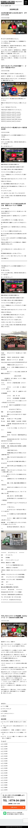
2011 (5, 780)
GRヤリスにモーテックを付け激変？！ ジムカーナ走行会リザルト (13, 66)
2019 (5, 761)
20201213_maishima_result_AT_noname (11, 114)
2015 (5, 770)
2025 (5, 746)
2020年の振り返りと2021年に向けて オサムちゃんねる (14, 13)
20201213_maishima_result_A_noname (10, 112)
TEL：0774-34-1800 (14, 800)
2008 (5, 787)
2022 (5, 753)
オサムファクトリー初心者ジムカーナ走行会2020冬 (14, 128)
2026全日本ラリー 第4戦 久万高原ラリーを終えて (14, 730)
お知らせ (4, 716)
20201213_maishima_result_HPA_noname (11, 119)
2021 (5, 756)
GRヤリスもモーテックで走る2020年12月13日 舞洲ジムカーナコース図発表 (13, 204)
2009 (5, 785)
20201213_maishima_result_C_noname (10, 117)
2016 (5, 768)
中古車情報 (4, 711)
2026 (5, 744)
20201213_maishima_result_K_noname (10, 121)
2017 (5, 765)
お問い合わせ (14, 807)
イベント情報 (5, 706)
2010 (5, 782)
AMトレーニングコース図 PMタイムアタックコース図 (13, 256)
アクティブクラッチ (6, 708)
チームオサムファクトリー (8, 713)
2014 (5, 773)
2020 (5, 758)
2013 (5, 775)
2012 (5, 778)
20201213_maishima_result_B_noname (10, 115)
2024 (5, 749)
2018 (5, 763)
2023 (5, 751)
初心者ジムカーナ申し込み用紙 (14, 418)
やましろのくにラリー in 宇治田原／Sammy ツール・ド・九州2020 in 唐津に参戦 (14, 616)
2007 (5, 790)
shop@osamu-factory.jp (15, 443)
